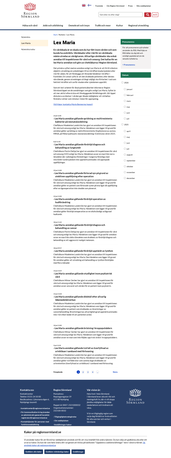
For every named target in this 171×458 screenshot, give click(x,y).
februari (130, 95)
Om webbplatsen (61, 420)
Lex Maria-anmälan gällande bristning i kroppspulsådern (83, 328)
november (131, 172)
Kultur (119, 25)
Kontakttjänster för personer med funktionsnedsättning (35, 423)
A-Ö (155, 14)
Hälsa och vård (29, 25)
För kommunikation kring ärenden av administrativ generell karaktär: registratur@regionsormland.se (35, 415)
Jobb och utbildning (53, 25)
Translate (99, 6)
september (131, 160)
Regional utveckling (138, 25)
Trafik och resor (103, 25)
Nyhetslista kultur (28, 49)
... (97, 372)
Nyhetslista (25, 37)
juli (128, 119)
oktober (130, 166)
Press (130, 6)
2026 (126, 82)
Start (55, 35)
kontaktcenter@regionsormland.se (35, 408)
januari (130, 89)
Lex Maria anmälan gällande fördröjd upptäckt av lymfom (84, 250)
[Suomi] (90, 5)
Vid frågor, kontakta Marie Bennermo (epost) (73, 104)
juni (128, 113)
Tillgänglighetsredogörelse (65, 417)
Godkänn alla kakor (34, 452)
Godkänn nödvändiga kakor (57, 452)
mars (129, 101)
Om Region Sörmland (115, 6)
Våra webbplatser (143, 6)
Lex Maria (25, 43)
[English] (84, 5)
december (131, 178)
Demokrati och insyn (79, 25)
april (129, 131)
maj (128, 107)
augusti (130, 155)
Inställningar (78, 452)
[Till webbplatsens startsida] (30, 10)
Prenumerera (129, 65)
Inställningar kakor (62, 425)
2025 (126, 124)
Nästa (115, 372)
